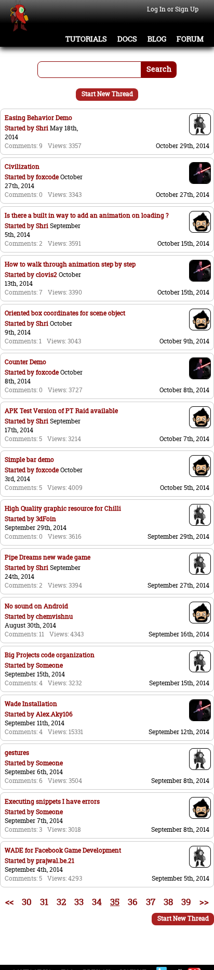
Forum (190, 39)
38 (168, 902)
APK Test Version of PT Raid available (61, 410)
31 (44, 902)
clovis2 (46, 274)
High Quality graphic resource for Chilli (63, 508)
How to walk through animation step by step (70, 264)
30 (27, 902)
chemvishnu (54, 616)
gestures (17, 752)
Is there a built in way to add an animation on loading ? (87, 215)
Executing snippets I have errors (52, 801)
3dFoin (46, 518)
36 (133, 902)
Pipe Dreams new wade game (47, 557)
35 (114, 902)
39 (186, 902)
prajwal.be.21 (55, 860)
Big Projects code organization (50, 654)
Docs (127, 39)
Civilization (22, 166)
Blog (157, 39)
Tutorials (86, 39)
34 (97, 902)
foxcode (47, 176)
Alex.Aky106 (54, 714)
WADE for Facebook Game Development (63, 850)
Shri (42, 128)
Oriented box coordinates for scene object (65, 313)
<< (9, 902)
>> (204, 902)
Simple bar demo (29, 459)
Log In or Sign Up (172, 9)
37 (150, 902)
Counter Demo (25, 361)
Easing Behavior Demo (38, 117)
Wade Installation (31, 703)
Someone (49, 665)
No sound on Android (36, 606)
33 (79, 902)
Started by (20, 128)
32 (61, 902)
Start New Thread (107, 93)
